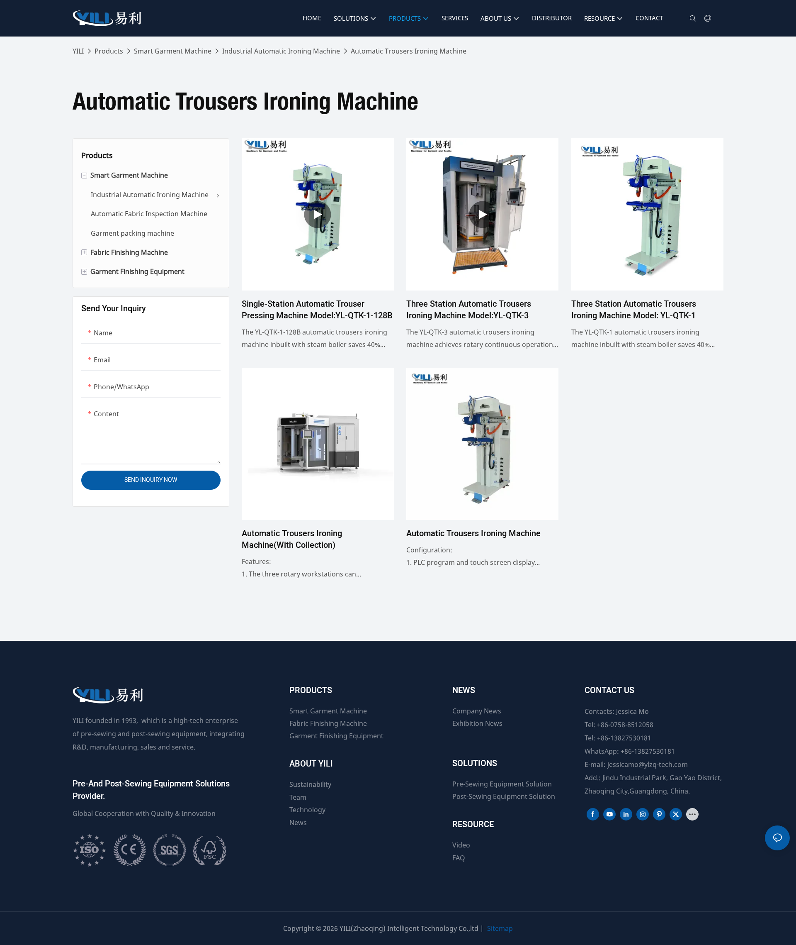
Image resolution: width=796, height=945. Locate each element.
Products (109, 51)
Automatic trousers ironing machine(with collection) (292, 539)
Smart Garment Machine (172, 51)
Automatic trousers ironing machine (473, 534)
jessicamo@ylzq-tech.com (647, 764)
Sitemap (500, 928)
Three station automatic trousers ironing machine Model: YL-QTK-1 (633, 310)
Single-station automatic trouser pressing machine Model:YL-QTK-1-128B (317, 310)
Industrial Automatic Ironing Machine (281, 51)
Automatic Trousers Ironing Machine (408, 51)
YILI (78, 51)
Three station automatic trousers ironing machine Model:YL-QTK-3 (468, 310)
